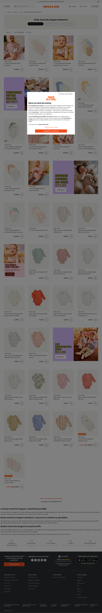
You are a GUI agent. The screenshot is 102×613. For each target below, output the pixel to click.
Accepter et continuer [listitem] (51, 131)
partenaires (35, 112)
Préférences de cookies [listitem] (51, 127)
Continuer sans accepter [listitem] (66, 94)
